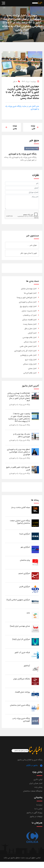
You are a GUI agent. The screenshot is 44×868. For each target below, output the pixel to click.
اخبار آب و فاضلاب (29, 315)
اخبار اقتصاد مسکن (29, 319)
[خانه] (35, 615)
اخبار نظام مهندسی (29, 337)
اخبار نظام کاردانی (29, 372)
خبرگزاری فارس (24, 586)
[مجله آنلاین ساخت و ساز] (35, 509)
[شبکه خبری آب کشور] (35, 654)
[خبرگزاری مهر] (35, 549)
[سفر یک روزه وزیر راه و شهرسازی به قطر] (35, 436)
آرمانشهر (27, 665)
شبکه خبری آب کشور (22, 652)
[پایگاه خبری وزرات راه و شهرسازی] (35, 720)
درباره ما (39, 804)
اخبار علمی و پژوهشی (28, 355)
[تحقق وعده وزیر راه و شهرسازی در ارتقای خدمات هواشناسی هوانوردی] (35, 451)
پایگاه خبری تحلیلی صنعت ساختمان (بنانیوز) (20, 522)
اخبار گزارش (32, 333)
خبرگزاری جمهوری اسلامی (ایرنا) (18, 599)
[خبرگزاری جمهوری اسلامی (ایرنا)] (35, 602)
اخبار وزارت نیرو (30, 359)
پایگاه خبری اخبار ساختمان (20, 705)
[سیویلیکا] (32, 837)
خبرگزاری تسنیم (24, 573)
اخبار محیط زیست (29, 324)
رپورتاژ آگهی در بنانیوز (34, 812)
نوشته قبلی (33, 127)
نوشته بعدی (15, 127)
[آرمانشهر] (35, 668)
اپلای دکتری (38, 779)
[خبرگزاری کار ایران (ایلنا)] (35, 641)
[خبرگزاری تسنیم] (35, 575)
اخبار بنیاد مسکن (30, 341)
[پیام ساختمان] (35, 562)
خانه (26, 33)
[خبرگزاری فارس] (35, 588)
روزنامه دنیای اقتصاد (22, 692)
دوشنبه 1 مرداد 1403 (29, 81)
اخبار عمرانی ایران (35, 783)
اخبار (20, 33)
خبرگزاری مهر (25, 547)
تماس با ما (38, 808)
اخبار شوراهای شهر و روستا (26, 297)
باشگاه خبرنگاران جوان (21, 678)
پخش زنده (38, 787)
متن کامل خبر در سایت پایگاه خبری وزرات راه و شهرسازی (22, 107)
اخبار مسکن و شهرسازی (27, 302)
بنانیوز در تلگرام (32, 765)
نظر (15, 81)
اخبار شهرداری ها (30, 293)
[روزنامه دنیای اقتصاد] (35, 694)
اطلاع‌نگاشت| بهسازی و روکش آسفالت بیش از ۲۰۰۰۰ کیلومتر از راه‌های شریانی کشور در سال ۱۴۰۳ (18, 397)
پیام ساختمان (25, 560)
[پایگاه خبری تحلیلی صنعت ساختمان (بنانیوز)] (35, 523)
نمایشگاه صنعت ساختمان (32, 791)
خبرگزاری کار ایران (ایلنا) (21, 639)
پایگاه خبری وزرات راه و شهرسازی (19, 404)
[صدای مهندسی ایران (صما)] (35, 628)
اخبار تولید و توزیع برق (28, 306)
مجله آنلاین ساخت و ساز (20, 507)
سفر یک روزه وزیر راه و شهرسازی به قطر (21, 435)
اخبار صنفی (32, 368)
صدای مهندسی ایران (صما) (20, 626)
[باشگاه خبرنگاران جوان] (35, 681)
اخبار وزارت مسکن (29, 364)
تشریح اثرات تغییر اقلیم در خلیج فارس (18, 468)
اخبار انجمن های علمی (28, 346)
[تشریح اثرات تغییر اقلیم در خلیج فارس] (35, 469)
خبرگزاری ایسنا (24, 533)
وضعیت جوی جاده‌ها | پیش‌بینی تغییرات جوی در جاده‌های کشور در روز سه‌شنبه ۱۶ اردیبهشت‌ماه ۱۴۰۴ (19, 417)
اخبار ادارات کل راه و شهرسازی (25, 350)
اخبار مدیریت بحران (29, 310)
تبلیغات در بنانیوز (36, 816)
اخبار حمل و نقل (30, 328)
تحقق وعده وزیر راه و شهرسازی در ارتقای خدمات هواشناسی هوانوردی (18, 452)
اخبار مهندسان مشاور (28, 288)
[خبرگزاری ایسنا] (35, 536)
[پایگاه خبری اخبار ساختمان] (35, 707)
